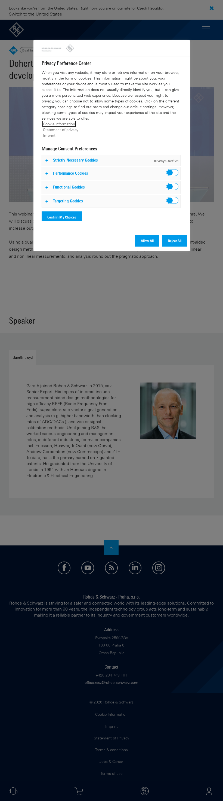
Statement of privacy (60, 129)
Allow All (147, 240)
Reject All (174, 240)
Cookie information (59, 124)
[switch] (172, 172)
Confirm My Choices (61, 217)
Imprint (49, 135)
